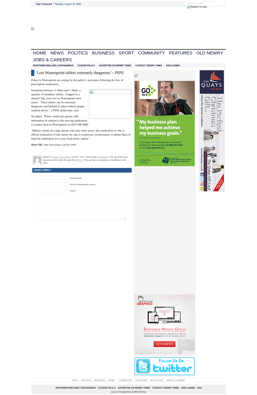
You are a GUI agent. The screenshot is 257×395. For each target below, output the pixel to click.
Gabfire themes (138, 392)
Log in (114, 392)
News (57, 52)
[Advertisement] (53, 17)
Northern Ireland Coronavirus (53, 65)
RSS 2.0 (79, 159)
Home (39, 52)
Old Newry (209, 52)
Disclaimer (173, 65)
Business (103, 52)
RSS (199, 388)
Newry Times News (61, 156)
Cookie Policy (86, 65)
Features (180, 52)
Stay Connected (44, 4)
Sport (126, 52)
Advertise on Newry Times (115, 65)
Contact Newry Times (148, 65)
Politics (78, 52)
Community (151, 52)
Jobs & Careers (52, 59)
